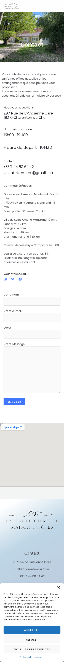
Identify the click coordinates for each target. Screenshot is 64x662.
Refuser (32, 639)
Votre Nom (11, 295)
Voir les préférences (32, 649)
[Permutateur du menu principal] (56, 6)
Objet (7, 328)
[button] (58, 587)
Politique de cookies (30, 657)
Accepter (32, 630)
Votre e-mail (13, 311)
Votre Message (14, 344)
